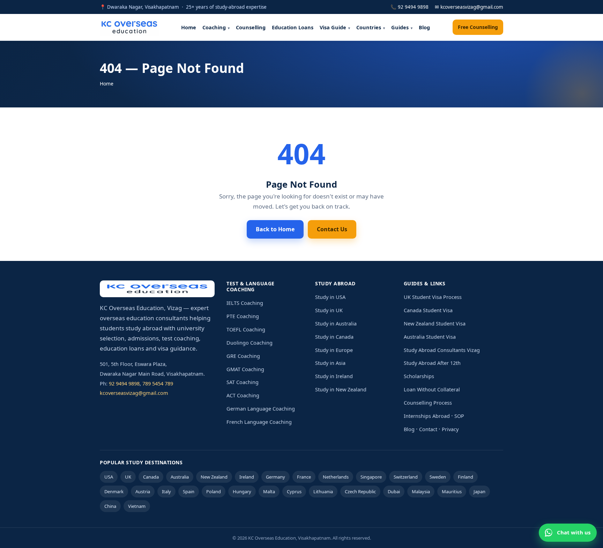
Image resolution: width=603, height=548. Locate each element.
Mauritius (452, 491)
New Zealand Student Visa (435, 323)
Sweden (438, 477)
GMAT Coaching (245, 369)
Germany (275, 477)
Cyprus (294, 491)
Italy (166, 491)
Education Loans (292, 27)
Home (188, 27)
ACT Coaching (242, 395)
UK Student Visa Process (433, 296)
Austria (142, 491)
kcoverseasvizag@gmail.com (134, 392)
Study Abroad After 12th (432, 362)
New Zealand (214, 477)
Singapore (371, 477)
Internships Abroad (427, 415)
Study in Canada (334, 336)
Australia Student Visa (430, 336)
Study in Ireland (334, 376)
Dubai (394, 491)
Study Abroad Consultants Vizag (442, 349)
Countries (368, 27)
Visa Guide (333, 27)
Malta (269, 491)
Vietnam (137, 506)
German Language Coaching (260, 408)
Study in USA (330, 296)
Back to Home (275, 229)
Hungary (242, 491)
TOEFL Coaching (245, 329)
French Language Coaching (259, 421)
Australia (180, 477)
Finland (465, 477)
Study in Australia (336, 323)
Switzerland (406, 477)
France (304, 477)
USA (108, 477)
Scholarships (419, 376)
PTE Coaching (242, 316)
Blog (424, 27)
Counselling (251, 27)
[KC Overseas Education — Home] (129, 27)
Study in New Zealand (340, 389)
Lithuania (323, 491)
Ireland (246, 477)
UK (128, 477)
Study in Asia (330, 362)
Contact (428, 429)
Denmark (114, 491)
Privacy (450, 429)
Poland (213, 491)
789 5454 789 (157, 383)
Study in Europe (334, 349)
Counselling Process (428, 402)
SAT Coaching (242, 381)
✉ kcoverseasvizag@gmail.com (469, 7)
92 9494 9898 (124, 383)
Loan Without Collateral (432, 389)
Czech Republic (360, 491)
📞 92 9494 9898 (409, 7)
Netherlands (336, 477)
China (110, 506)
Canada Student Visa (428, 310)
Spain (188, 491)
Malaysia (421, 491)
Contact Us (332, 229)
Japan (479, 491)
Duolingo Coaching (249, 342)
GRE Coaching (243, 355)
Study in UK (329, 310)
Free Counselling (478, 27)
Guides (400, 27)
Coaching (214, 27)
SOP (459, 415)
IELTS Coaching (244, 302)
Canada (151, 477)
